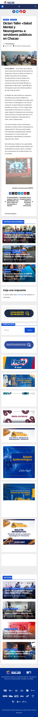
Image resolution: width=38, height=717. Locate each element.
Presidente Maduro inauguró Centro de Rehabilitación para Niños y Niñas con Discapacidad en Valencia (13, 201)
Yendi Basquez (20, 240)
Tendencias (13, 19)
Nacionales (16, 250)
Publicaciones (8, 324)
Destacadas (8, 250)
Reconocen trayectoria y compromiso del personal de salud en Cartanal (17, 633)
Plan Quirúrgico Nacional (18, 588)
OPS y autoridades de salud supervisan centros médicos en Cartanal (18, 653)
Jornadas (6, 19)
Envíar (30, 330)
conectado (20, 294)
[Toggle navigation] (19, 6)
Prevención (21, 232)
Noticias (14, 232)
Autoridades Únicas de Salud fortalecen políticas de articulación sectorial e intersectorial (25, 201)
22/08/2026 (9, 596)
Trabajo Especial (17, 252)
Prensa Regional (9, 43)
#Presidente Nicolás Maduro (23, 46)
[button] (35, 6)
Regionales (29, 232)
